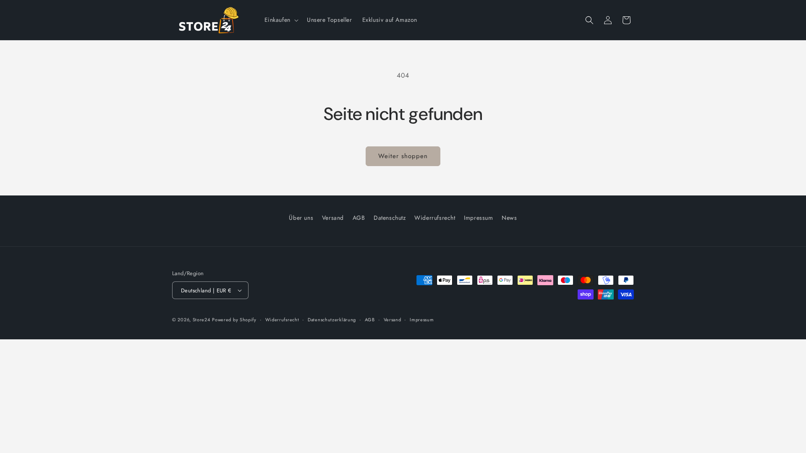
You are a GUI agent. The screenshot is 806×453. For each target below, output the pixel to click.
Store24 (201, 319)
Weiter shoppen (403, 156)
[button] (280, 20)
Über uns (301, 217)
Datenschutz (390, 217)
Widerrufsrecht (434, 217)
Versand (333, 217)
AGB (359, 217)
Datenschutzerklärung (332, 319)
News (509, 217)
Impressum (478, 217)
